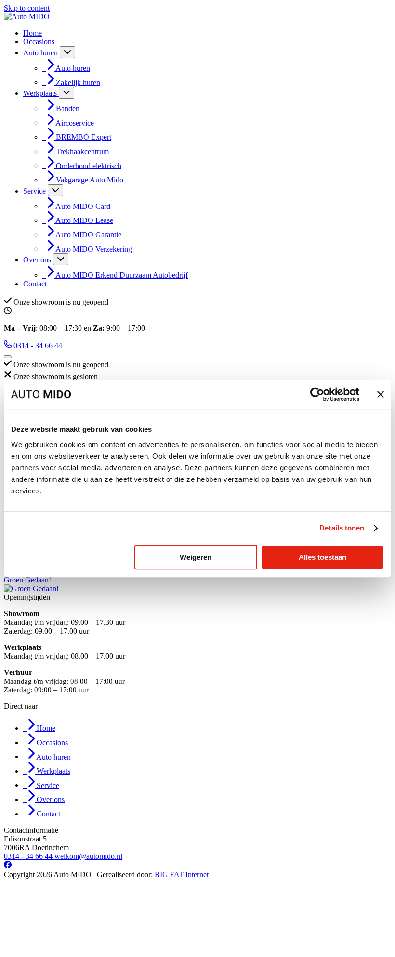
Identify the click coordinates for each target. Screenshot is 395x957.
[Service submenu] (55, 190)
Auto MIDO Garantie (88, 235)
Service (35, 191)
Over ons (38, 260)
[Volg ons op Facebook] (8, 866)
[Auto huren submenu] (67, 52)
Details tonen (341, 528)
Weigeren (195, 557)
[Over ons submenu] (60, 259)
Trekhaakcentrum (82, 151)
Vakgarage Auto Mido (89, 180)
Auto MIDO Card (82, 206)
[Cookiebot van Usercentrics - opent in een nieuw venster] (317, 394)
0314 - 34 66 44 (29, 856)
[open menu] (8, 356)
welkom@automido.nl (88, 856)
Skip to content (27, 8)
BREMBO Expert (83, 137)
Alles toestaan (322, 557)
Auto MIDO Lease (84, 220)
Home (32, 33)
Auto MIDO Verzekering (93, 249)
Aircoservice (74, 122)
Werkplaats (41, 93)
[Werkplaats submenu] (66, 93)
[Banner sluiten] (380, 394)
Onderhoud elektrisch (88, 165)
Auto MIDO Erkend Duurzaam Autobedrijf (121, 275)
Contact (35, 284)
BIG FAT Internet (182, 874)
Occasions (38, 42)
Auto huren (41, 53)
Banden (67, 108)
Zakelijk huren (78, 82)
